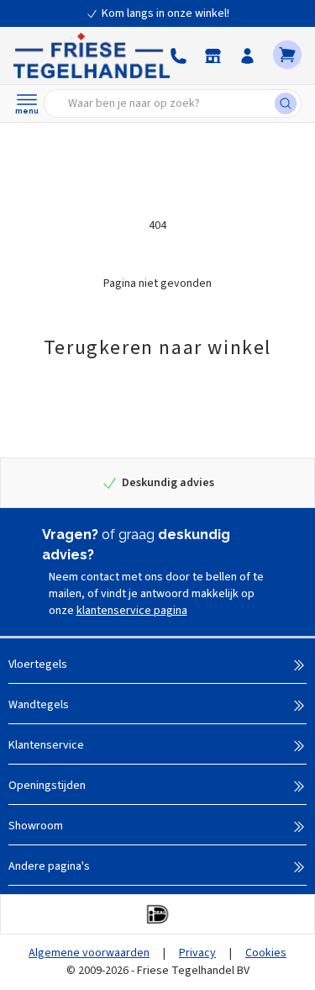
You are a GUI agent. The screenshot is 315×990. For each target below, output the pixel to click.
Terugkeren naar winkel (157, 348)
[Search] (288, 103)
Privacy (197, 953)
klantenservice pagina (131, 610)
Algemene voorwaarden (89, 953)
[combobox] (165, 103)
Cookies (265, 953)
